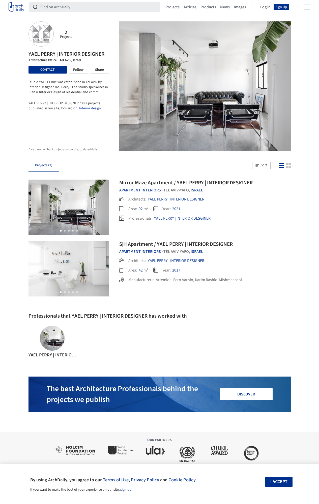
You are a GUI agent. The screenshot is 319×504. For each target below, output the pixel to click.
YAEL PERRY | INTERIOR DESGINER (182, 218)
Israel (197, 190)
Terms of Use (116, 480)
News (225, 7)
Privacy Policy (145, 480)
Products (208, 7)
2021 (176, 209)
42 (141, 270)
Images (240, 7)
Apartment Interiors (140, 190)
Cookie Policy (181, 480)
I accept (278, 482)
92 (141, 209)
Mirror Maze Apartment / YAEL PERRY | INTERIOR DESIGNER (186, 182)
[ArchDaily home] (16, 7)
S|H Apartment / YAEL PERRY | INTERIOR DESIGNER (176, 244)
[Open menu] (307, 7)
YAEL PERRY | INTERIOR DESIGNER (176, 199)
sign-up (125, 489)
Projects (172, 7)
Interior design (90, 108)
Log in (265, 7)
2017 (176, 270)
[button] (261, 165)
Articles (190, 7)
